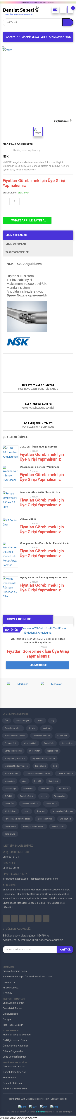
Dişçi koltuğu (10, 789)
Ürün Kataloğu (10, 1013)
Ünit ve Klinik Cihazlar (14, 1066)
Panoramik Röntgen (41, 736)
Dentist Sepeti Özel (30, 804)
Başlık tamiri (10, 826)
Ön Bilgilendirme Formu (15, 1040)
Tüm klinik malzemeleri (15, 736)
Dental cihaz (51, 804)
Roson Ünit (9, 804)
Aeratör (32, 728)
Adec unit (41, 811)
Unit (55, 766)
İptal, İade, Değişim (13, 1024)
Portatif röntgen (22, 721)
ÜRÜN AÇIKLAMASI (16, 235)
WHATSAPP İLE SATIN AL (28, 220)
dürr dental (63, 789)
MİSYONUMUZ (10, 987)
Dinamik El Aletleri (34, 37)
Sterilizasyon (9, 1077)
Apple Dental (52, 751)
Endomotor (62, 736)
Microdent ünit (30, 743)
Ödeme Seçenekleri (13, 1051)
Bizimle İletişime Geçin (15, 971)
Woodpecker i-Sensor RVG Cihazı (39, 467)
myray (26, 811)
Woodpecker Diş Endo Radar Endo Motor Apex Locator (45, 543)
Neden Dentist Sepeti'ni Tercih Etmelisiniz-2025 (27, 976)
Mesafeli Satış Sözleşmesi (17, 1034)
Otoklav (40, 721)
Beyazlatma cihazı (13, 728)
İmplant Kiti (28, 789)
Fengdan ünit (10, 743)
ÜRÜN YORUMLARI (16, 243)
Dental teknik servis (13, 751)
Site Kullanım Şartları (13, 1002)
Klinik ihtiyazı (10, 811)
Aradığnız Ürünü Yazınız (33, 826)
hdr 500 (37, 781)
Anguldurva (56, 37)
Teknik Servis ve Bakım (15, 1088)
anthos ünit (10, 781)
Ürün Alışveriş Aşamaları (16, 1045)
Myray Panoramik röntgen (43, 758)
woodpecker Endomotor (63, 811)
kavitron (46, 728)
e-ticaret (40, 1112)
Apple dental (46, 789)
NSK (5, 156)
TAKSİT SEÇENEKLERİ (17, 252)
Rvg (52, 721)
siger (24, 781)
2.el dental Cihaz (45, 819)
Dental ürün (49, 743)
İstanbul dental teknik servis (38, 774)
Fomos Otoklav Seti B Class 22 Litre (40, 492)
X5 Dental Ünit (28, 519)
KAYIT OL (65, 949)
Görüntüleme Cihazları (14, 1072)
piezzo (44, 796)
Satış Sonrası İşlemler (14, 1056)
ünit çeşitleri (65, 819)
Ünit (6, 721)
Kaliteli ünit (53, 781)
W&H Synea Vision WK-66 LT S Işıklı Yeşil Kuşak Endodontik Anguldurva (38, 640)
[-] (70, 9)
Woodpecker (59, 796)
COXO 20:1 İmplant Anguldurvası (38, 446)
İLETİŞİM (7, 993)
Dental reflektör (26, 796)
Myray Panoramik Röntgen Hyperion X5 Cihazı (45, 577)
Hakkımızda (9, 982)
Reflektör (9, 796)
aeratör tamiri (58, 826)
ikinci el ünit (10, 834)
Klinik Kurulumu (11, 774)
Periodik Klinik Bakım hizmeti (17, 819)
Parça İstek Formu (12, 1008)
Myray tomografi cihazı (15, 758)
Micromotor (34, 751)
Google (7, 1019)
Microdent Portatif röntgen (16, 766)
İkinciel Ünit (40, 766)
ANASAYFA (12, 37)
